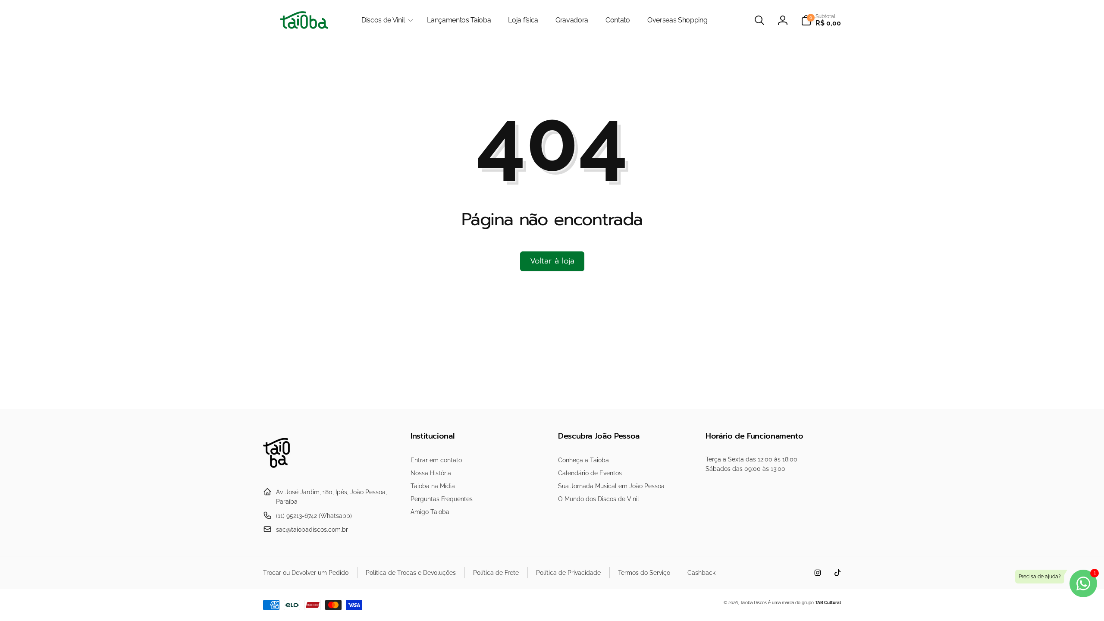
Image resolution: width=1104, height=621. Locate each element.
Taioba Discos (753, 602)
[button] (385, 20)
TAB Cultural (828, 602)
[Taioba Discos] (281, 471)
